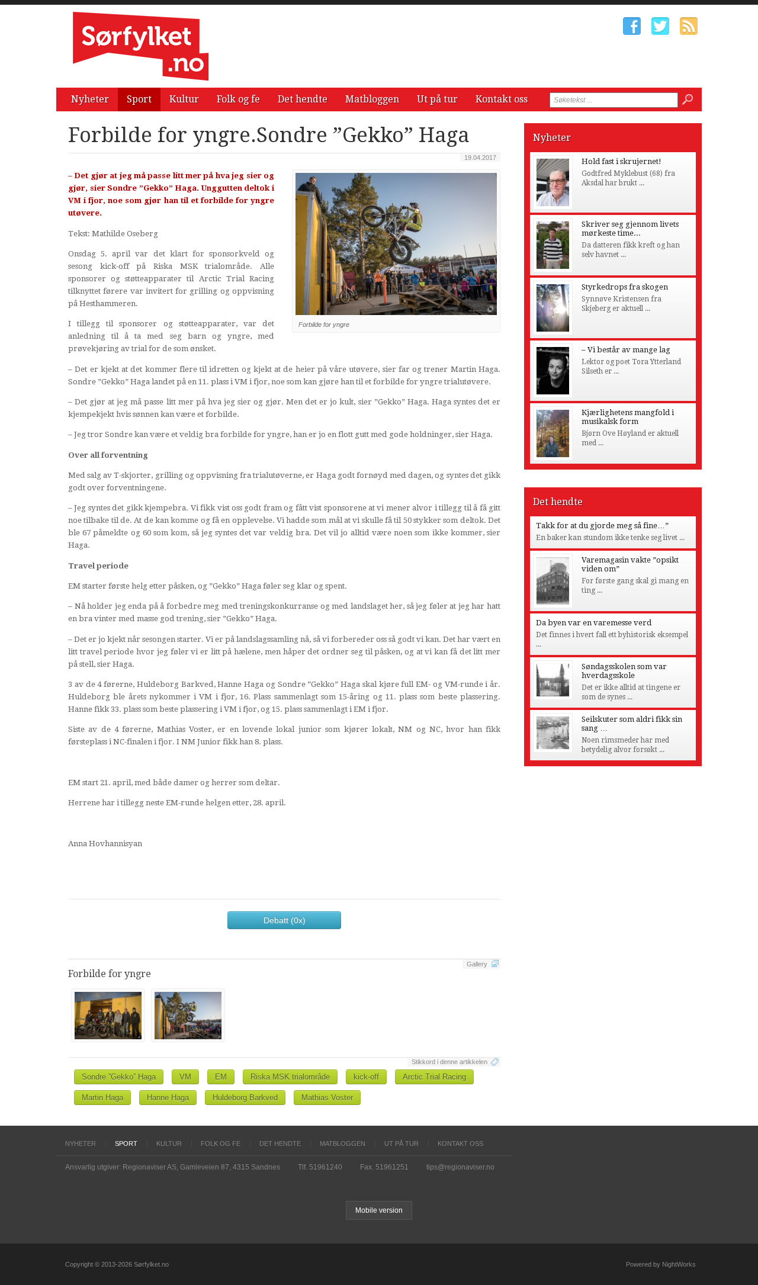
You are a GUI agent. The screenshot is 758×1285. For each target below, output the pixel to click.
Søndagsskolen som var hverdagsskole (624, 671)
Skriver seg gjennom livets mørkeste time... (630, 228)
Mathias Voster (327, 1097)
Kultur (184, 99)
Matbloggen (372, 99)
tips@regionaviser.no (460, 1167)
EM (221, 1076)
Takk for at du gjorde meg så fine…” (602, 525)
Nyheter (90, 99)
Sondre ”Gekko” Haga (119, 1076)
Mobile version (379, 1210)
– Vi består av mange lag (626, 349)
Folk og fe (238, 99)
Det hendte (302, 99)
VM (185, 1076)
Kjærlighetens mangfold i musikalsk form (628, 417)
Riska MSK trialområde (290, 1076)
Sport (139, 99)
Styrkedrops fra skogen (625, 286)
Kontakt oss (502, 99)
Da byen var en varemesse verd (593, 622)
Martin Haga (102, 1097)
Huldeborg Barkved (245, 1097)
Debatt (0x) (285, 920)
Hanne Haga (168, 1097)
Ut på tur (437, 99)
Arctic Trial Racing (434, 1076)
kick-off (366, 1076)
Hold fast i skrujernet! (621, 161)
